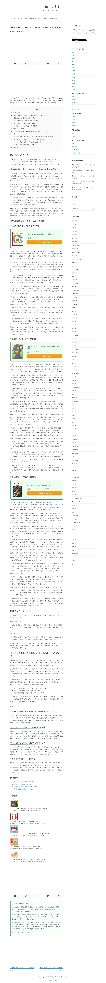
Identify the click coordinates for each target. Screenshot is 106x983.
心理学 (73, 58)
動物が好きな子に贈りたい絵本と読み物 (26, 786)
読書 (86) (74, 273)
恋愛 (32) (74, 415)
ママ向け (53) (75, 349)
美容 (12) (74, 543)
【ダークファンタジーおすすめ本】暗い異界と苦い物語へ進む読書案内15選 (28, 808)
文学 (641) (74, 221)
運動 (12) (74, 546)
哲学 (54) (74, 338)
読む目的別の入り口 (19, 112)
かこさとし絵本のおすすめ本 (22, 784)
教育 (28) (74, 435)
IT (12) (73, 536)
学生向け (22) (75, 460)
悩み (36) (74, 404)
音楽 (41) (74, 384)
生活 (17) (74, 512)
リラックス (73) (75, 290)
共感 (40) (74, 390)
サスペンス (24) (76, 446)
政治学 (73, 71)
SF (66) (73, 307)
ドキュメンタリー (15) (77, 522)
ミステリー (74, 106)
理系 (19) (74, 484)
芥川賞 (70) (74, 304)
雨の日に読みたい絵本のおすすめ (24, 789)
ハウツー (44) (75, 370)
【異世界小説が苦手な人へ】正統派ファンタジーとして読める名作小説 (27, 859)
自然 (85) (74, 276)
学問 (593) (74, 224)
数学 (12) (74, 539)
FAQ (14, 134)
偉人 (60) (74, 325)
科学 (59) (74, 328)
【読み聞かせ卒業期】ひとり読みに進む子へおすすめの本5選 (25, 846)
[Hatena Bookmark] (15, 63)
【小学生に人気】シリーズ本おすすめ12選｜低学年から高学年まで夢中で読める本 (30, 833)
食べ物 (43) (74, 377)
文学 (73, 96)
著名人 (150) (75, 255)
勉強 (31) (74, 422)
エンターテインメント (24, 31)
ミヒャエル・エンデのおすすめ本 (24, 782)
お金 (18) (74, 494)
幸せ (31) (74, 425)
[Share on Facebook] (36, 63)
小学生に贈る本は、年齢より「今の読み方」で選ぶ (28, 115)
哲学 (73, 86)
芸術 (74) (74, 286)
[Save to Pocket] (47, 63)
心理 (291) (74, 231)
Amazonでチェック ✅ (44, 242)
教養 (73, 52)
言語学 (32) (74, 418)
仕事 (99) (74, 266)
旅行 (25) (74, 442)
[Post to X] (26, 63)
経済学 (73, 89)
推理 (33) (74, 411)
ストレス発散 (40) (76, 387)
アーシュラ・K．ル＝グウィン (36, 488)
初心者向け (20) (76, 477)
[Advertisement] (36, 46)
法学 (73, 67)
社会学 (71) (74, 300)
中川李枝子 (32, 237)
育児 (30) (74, 432)
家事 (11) (74, 550)
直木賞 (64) (74, 314)
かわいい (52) (75, 352)
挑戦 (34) (74, 408)
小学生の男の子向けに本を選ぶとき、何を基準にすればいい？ (34, 136)
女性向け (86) (75, 269)
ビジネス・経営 (76, 153)
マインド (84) (75, 280)
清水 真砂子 (47, 488)
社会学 (73, 74)
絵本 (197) (74, 241)
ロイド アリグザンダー (34, 351)
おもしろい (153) (76, 252)
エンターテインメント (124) (78, 259)
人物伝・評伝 (75, 150)
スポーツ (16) (75, 515)
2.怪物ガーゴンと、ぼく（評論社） (26, 123)
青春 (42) (74, 380)
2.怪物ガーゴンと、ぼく (50, 162)
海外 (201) (74, 238)
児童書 (73, 136)
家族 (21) (74, 470)
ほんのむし (53, 6)
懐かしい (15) (75, 526)
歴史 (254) (74, 234)
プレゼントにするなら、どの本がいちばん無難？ (30, 139)
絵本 (73, 133)
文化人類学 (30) (76, 429)
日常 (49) (74, 363)
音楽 (73, 143)
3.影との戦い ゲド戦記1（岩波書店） (27, 126)
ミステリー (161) (76, 245)
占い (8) (74, 560)
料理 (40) (74, 394)
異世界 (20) (74, 481)
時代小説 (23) (75, 453)
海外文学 (74, 103)
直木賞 (73, 122)
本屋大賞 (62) (75, 318)
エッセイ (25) (75, 439)
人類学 (73, 83)
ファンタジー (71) (76, 297)
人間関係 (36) (75, 401)
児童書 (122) (75, 262)
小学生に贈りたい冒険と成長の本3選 (24, 118)
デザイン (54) (75, 335)
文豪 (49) (74, 359)
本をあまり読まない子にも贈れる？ (26, 144)
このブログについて (77, 42)
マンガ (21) (74, 463)
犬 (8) (73, 564)
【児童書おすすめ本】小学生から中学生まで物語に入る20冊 (25, 821)
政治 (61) (74, 321)
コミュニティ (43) (76, 373)
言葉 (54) (74, 345)
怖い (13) (74, 533)
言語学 (73, 80)
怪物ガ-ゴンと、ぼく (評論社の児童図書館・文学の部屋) (44, 347)
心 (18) (73, 505)
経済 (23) (74, 456)
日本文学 (74, 100)
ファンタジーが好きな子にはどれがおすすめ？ (30, 142)
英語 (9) (74, 557)
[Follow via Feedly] (58, 63)
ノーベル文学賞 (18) (76, 498)
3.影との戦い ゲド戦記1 (53, 164)
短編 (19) (74, 487)
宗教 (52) (74, 356)
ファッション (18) (76, 501)
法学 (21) (74, 474)
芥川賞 (73, 119)
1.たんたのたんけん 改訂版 (48, 159)
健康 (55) (74, 332)
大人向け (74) (75, 283)
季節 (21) (74, 467)
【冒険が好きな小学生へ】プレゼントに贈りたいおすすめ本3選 (36, 27)
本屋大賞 (74, 125)
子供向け (14, 31)
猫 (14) (73, 529)
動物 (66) (74, 311)
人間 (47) (74, 366)
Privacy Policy (53, 980)
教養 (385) (74, 228)
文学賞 (73, 116)
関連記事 (15, 147)
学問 (73, 55)
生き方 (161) (75, 248)
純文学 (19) (74, 491)
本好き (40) (74, 397)
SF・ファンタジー (76, 109)
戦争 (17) (74, 508)
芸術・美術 (74, 146)
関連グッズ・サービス (19, 128)
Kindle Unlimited (15, 621)
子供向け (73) (75, 293)
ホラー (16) (74, 519)
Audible (12, 633)
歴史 (73, 61)
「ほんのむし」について (24, 932)
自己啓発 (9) (75, 553)
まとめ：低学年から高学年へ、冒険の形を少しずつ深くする (30, 131)
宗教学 (73, 77)
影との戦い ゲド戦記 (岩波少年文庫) (39, 485)
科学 (73, 64)
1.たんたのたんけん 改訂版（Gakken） (27, 120)
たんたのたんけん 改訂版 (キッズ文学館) (40, 234)
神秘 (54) (74, 342)
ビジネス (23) (75, 449)
